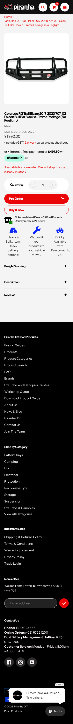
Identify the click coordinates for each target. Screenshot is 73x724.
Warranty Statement (19, 550)
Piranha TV (12, 418)
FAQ (7, 372)
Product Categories (18, 358)
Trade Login (12, 563)
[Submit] (64, 603)
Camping (11, 462)
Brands (9, 378)
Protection (12, 481)
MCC (7, 125)
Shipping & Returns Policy (23, 537)
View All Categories (18, 514)
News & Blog (13, 411)
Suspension (12, 501)
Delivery (30, 142)
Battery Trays (13, 455)
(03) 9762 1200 (37, 632)
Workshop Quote (16, 392)
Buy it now (16, 210)
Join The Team (14, 431)
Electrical (11, 475)
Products (11, 352)
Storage (10, 495)
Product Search (15, 365)
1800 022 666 (25, 628)
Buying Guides (14, 345)
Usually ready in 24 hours (30, 221)
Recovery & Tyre (15, 488)
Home (8, 17)
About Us (11, 405)
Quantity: (17, 184)
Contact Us (12, 425)
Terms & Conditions (18, 544)
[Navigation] (64, 7)
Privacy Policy (14, 557)
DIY (7, 468)
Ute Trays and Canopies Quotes (26, 385)
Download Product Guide (22, 398)
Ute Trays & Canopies (19, 508)
